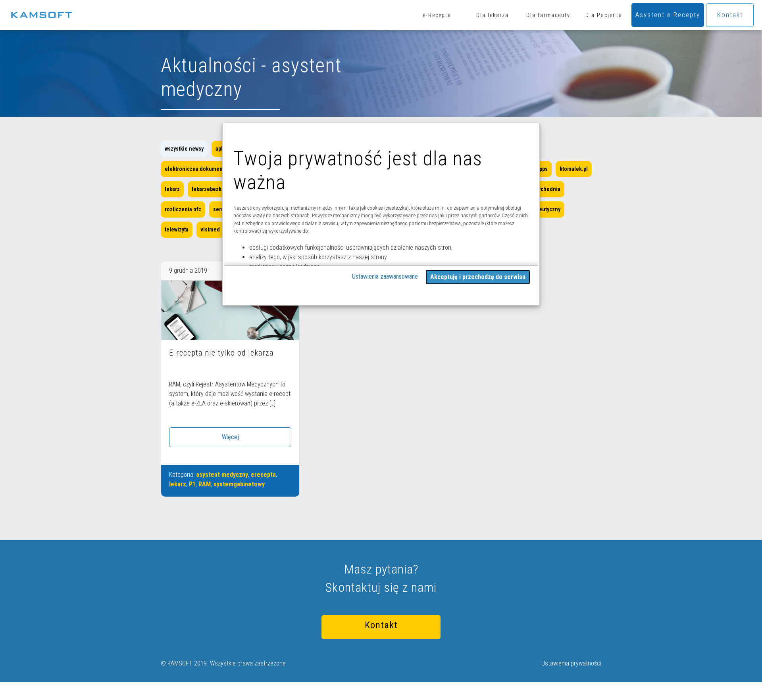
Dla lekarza (492, 15)
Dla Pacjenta (603, 15)
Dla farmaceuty (548, 15)
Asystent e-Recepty (667, 15)
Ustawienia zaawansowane (385, 276)
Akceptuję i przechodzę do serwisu (477, 277)
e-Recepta (437, 15)
